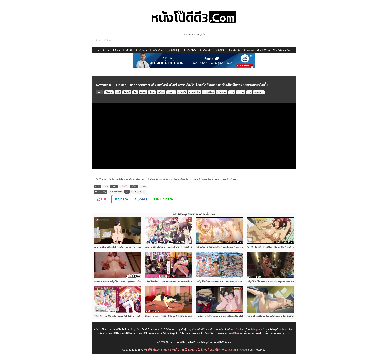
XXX (194, 329)
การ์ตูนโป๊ (235, 50)
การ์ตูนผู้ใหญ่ (208, 92)
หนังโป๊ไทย (158, 50)
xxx (107, 50)
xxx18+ (240, 92)
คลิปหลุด (143, 50)
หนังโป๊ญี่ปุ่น (174, 50)
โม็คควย (109, 92)
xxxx (232, 92)
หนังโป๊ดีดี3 (234, 332)
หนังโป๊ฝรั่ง (191, 50)
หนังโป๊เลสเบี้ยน (283, 50)
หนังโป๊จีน (220, 50)
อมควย (143, 92)
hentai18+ (258, 92)
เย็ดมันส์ (127, 92)
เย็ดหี (118, 92)
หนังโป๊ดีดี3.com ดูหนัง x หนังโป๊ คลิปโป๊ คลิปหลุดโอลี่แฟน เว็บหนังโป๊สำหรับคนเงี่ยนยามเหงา (194, 349)
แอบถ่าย (250, 50)
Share (122, 199)
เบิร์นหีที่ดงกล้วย (116, 192)
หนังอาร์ (206, 50)
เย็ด (135, 92)
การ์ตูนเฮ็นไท (194, 92)
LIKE (104, 199)
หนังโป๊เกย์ (265, 50)
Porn (117, 50)
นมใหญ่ (161, 92)
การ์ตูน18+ (221, 92)
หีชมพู (151, 92)
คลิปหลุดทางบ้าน (258, 329)
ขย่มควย (171, 92)
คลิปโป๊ (129, 50)
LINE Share (163, 199)
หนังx (138, 329)
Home (96, 50)
